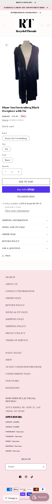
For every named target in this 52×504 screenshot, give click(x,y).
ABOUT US (12, 284)
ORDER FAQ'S (13, 298)
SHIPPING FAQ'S (15, 319)
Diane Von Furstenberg (16, 138)
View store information (17, 210)
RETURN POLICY (15, 305)
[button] (3, 26)
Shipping (5, 120)
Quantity (5, 166)
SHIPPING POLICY (16, 326)
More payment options (26, 196)
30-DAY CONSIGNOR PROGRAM (23, 367)
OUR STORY (12, 381)
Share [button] (7, 255)
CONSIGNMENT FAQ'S (18, 373)
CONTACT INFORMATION (20, 291)
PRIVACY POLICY (15, 333)
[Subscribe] (43, 467)
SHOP (9, 359)
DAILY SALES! (14, 353)
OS (6, 149)
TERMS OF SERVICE (17, 340)
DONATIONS (12, 388)
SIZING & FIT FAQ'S (17, 312)
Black (7, 160)
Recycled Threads (23, 499)
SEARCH (10, 277)
